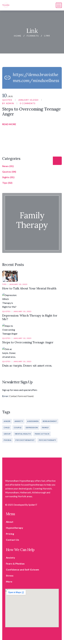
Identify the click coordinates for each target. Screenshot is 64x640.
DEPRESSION (32, 427)
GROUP (7, 434)
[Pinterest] (54, 124)
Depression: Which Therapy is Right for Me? (29, 317)
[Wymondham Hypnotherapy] (6, 5)
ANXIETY (19, 421)
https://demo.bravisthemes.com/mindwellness (36, 77)
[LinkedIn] (59, 124)
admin (10, 103)
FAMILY (45, 427)
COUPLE (18, 427)
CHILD (7, 427)
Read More (9, 124)
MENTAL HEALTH (23, 434)
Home (17, 35)
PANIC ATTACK (42, 434)
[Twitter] (49, 124)
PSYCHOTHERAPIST (25, 440)
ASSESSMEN (33, 421)
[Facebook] (44, 124)
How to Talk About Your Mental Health (29, 288)
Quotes (7, 100)
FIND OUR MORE (32, 231)
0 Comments (28, 103)
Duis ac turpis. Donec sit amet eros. (27, 365)
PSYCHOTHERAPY (47, 440)
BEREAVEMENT (50, 421)
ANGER (7, 421)
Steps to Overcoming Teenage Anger (31, 111)
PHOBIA (7, 440)
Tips (4, 284)
